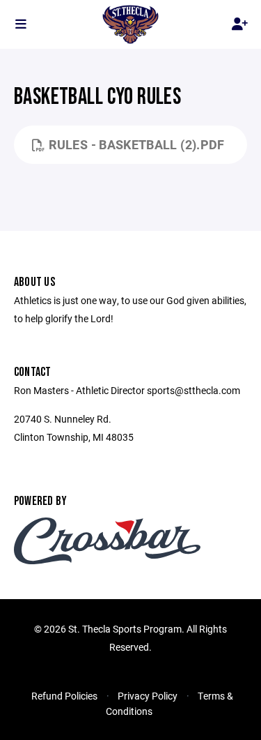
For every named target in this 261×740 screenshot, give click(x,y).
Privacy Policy (147, 695)
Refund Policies (64, 695)
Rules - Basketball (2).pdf (136, 144)
